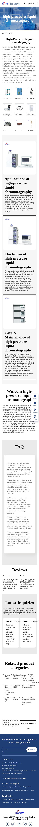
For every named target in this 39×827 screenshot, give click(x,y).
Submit (31, 749)
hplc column (15, 698)
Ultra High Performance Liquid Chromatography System (8, 689)
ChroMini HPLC (16, 686)
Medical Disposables (21, 790)
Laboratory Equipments (9, 787)
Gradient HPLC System (15, 676)
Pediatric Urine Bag (22, 98)
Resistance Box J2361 (11, 131)
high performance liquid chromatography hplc (25, 700)
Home (4, 33)
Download (30, 799)
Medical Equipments (25, 787)
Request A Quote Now (28, 724)
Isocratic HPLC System (7, 676)
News (12, 799)
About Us (6, 802)
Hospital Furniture (7, 790)
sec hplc (32, 685)
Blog (25, 802)
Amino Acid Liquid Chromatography (25, 677)
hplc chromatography (25, 686)
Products (20, 799)
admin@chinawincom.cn (14, 763)
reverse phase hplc (7, 699)
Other (32, 790)
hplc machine (32, 698)
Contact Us (16, 802)
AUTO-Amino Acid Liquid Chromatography (33, 678)
